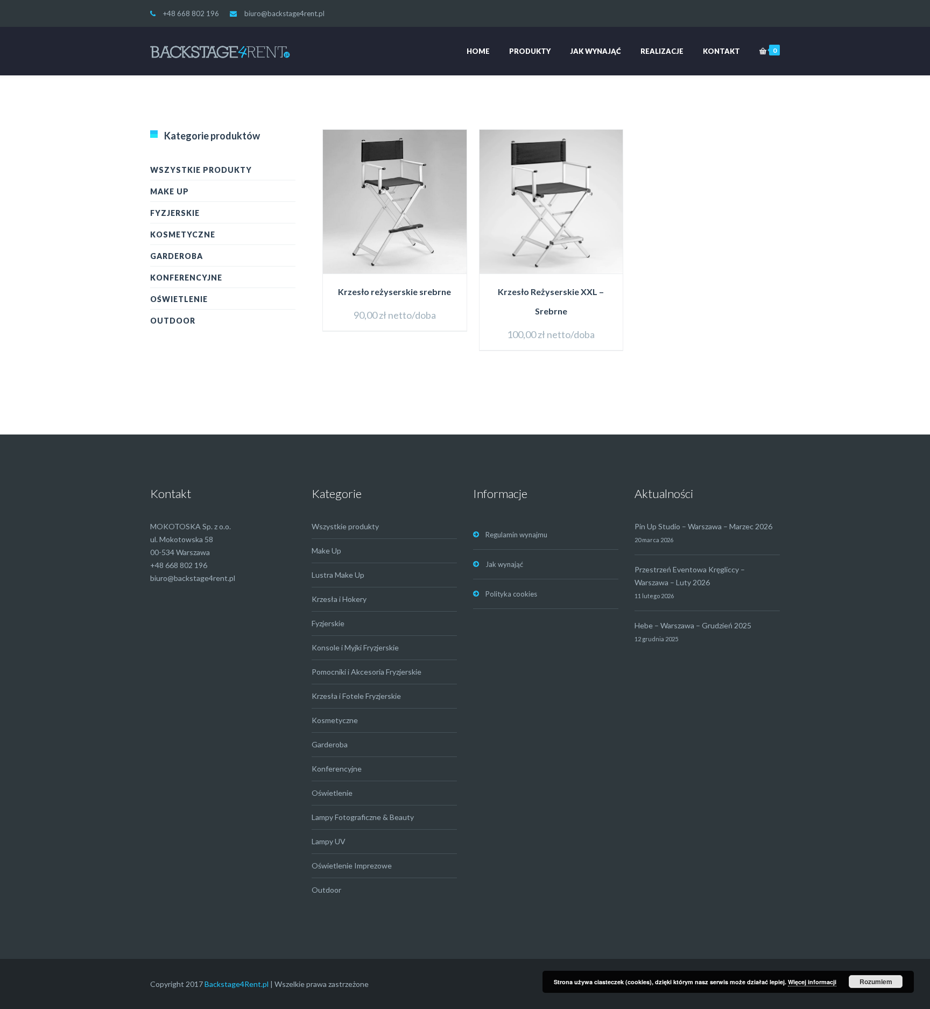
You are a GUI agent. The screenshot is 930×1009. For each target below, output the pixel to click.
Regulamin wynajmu (516, 534)
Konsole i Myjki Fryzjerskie (355, 647)
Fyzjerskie (175, 213)
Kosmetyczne (182, 234)
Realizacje (662, 51)
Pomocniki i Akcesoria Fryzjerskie (366, 671)
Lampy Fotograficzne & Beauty (363, 817)
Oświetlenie (179, 299)
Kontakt (721, 51)
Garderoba (176, 256)
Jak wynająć (595, 51)
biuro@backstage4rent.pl (284, 13)
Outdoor (172, 320)
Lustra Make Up (338, 574)
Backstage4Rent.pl (237, 984)
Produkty (530, 51)
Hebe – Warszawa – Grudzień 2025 (693, 625)
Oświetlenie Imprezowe (352, 865)
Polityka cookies (511, 594)
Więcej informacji (812, 982)
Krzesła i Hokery (339, 599)
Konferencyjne (186, 277)
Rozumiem (875, 981)
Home (478, 51)
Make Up (169, 191)
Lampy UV (329, 841)
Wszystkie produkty (201, 169)
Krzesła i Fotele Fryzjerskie (356, 695)
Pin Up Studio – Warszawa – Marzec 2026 (703, 526)
